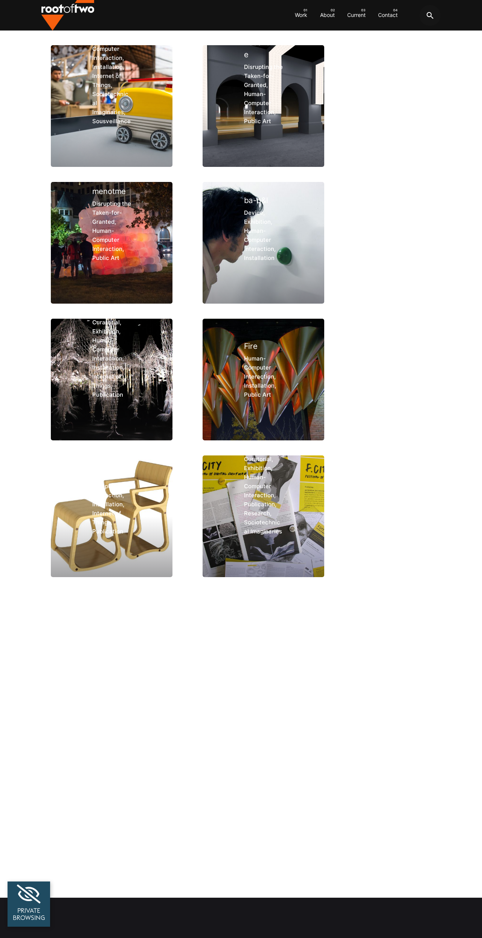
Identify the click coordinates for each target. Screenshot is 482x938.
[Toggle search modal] (430, 15)
